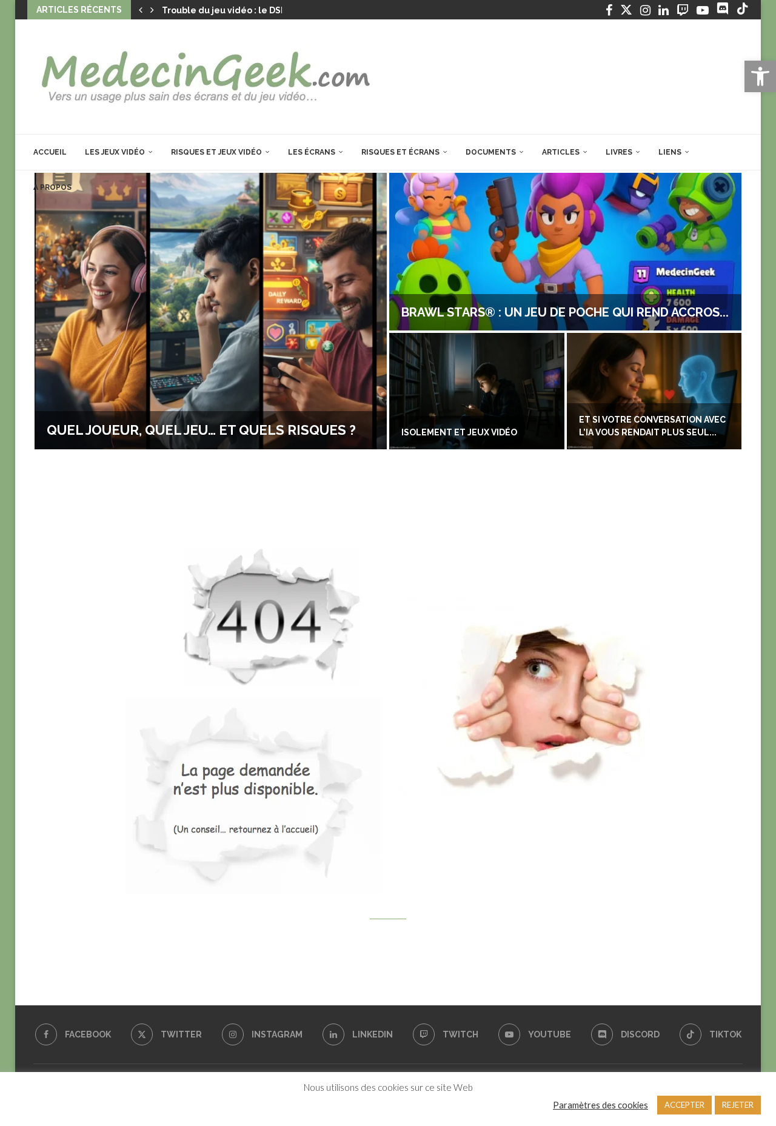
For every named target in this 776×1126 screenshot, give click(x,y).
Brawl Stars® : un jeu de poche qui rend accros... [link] (565, 312)
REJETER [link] (738, 1105)
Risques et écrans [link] (400, 152)
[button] (141, 9)
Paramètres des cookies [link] (600, 1105)
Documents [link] (491, 152)
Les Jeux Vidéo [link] (115, 152)
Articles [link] (561, 152)
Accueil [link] (50, 152)
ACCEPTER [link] (684, 1105)
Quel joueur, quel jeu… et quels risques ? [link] (201, 430)
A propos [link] (52, 187)
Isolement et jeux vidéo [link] (459, 432)
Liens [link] (669, 152)
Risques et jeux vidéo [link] (216, 152)
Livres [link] (619, 152)
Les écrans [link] (311, 152)
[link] (760, 76)
